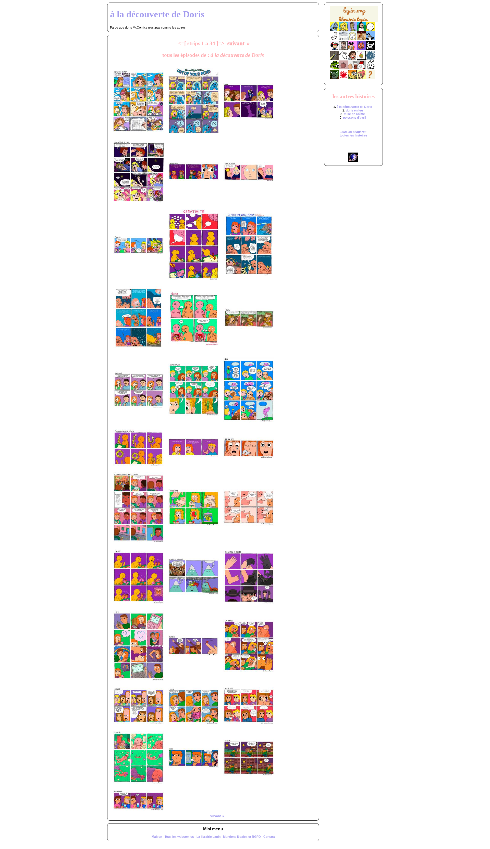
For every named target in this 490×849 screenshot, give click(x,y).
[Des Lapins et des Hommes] (361, 68)
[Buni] (370, 39)
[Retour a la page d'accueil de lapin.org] (354, 15)
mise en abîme (354, 114)
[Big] (361, 39)
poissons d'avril (354, 117)
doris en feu (354, 110)
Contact (269, 837)
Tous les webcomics (179, 837)
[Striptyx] (352, 58)
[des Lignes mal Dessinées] (352, 39)
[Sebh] (361, 29)
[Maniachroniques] (352, 78)
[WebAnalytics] (353, 151)
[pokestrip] (334, 49)
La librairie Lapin (208, 837)
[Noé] (334, 58)
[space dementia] (370, 49)
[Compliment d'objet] (343, 68)
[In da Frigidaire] (352, 68)
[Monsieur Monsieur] (343, 78)
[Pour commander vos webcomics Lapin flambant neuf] (354, 21)
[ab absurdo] (370, 29)
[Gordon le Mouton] (343, 58)
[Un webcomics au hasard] (370, 78)
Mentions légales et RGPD (242, 837)
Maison (157, 837)
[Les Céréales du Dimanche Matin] (352, 29)
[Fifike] (334, 39)
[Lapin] (334, 29)
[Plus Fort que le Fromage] (361, 78)
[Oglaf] (343, 29)
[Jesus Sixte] (343, 49)
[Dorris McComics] (361, 49)
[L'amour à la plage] (361, 58)
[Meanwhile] (370, 58)
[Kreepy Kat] (370, 68)
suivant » (238, 43)
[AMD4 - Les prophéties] (334, 78)
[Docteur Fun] (352, 49)
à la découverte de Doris (354, 107)
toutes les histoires (354, 135)
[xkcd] (343, 39)
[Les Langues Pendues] (334, 68)
